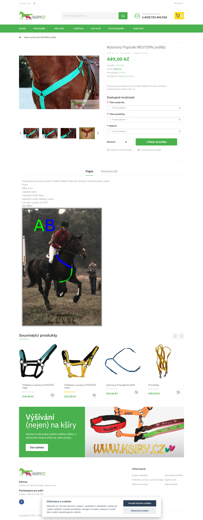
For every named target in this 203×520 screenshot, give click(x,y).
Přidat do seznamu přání (121, 150)
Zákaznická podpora (151, 14)
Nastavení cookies (139, 510)
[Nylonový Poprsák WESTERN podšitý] (31, 133)
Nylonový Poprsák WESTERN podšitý (40, 37)
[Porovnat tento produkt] (54, 370)
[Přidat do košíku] (52, 395)
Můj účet (178, 3)
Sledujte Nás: (25, 3)
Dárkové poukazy (140, 484)
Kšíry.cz (118, 69)
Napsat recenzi (141, 53)
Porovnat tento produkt (151, 150)
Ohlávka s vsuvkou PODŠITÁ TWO (80, 386)
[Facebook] (34, 3)
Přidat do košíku (157, 141)
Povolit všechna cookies (139, 503)
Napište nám (170, 479)
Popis (89, 171)
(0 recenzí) (125, 53)
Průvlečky (153, 385)
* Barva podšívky (117, 114)
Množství (111, 142)
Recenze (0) (109, 171)
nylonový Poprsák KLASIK (120, 385)
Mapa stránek (171, 484)
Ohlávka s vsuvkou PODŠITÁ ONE (38, 386)
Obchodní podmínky (174, 475)
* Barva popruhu (116, 102)
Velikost (113, 126)
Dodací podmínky (140, 475)
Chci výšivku (37, 447)
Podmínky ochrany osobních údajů (147, 479)
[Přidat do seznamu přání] (54, 375)
